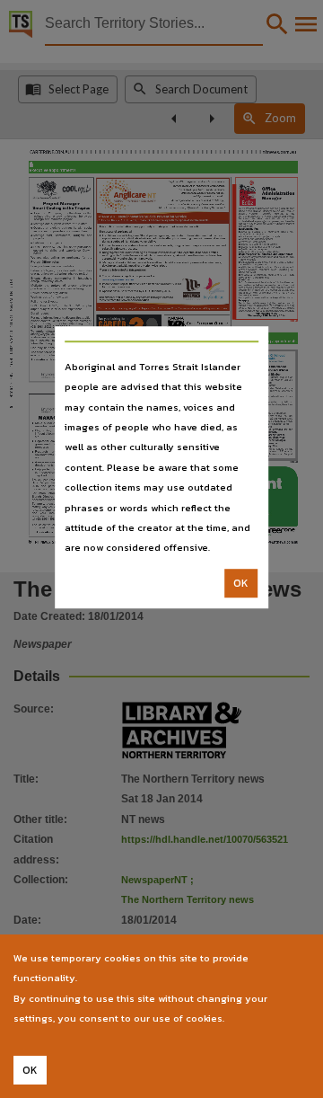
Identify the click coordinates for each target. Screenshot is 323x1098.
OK (241, 583)
